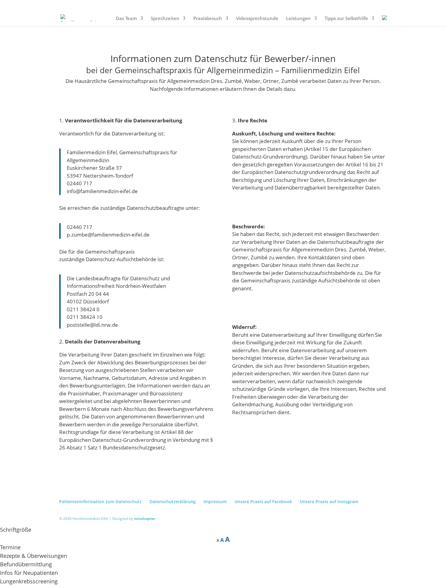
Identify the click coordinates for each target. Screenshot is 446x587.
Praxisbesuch (207, 18)
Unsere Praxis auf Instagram (329, 501)
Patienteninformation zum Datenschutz (100, 501)
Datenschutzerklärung (173, 501)
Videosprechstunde (257, 18)
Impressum (215, 501)
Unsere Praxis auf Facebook (263, 501)
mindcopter (144, 518)
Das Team (126, 18)
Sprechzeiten (165, 18)
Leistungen (298, 18)
